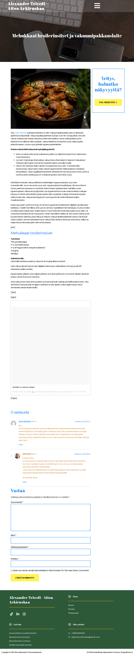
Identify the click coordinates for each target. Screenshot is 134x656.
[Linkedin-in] (18, 614)
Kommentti (17, 502)
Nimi (13, 535)
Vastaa (21, 444)
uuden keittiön (20, 133)
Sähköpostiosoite (20, 547)
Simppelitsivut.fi (110, 652)
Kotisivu (14, 558)
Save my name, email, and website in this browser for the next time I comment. (51, 570)
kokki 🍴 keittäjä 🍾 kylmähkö (30, 392)
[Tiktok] (11, 614)
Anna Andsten (25, 421)
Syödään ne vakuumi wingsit (23, 387)
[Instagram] (24, 614)
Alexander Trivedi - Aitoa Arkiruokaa (31, 599)
